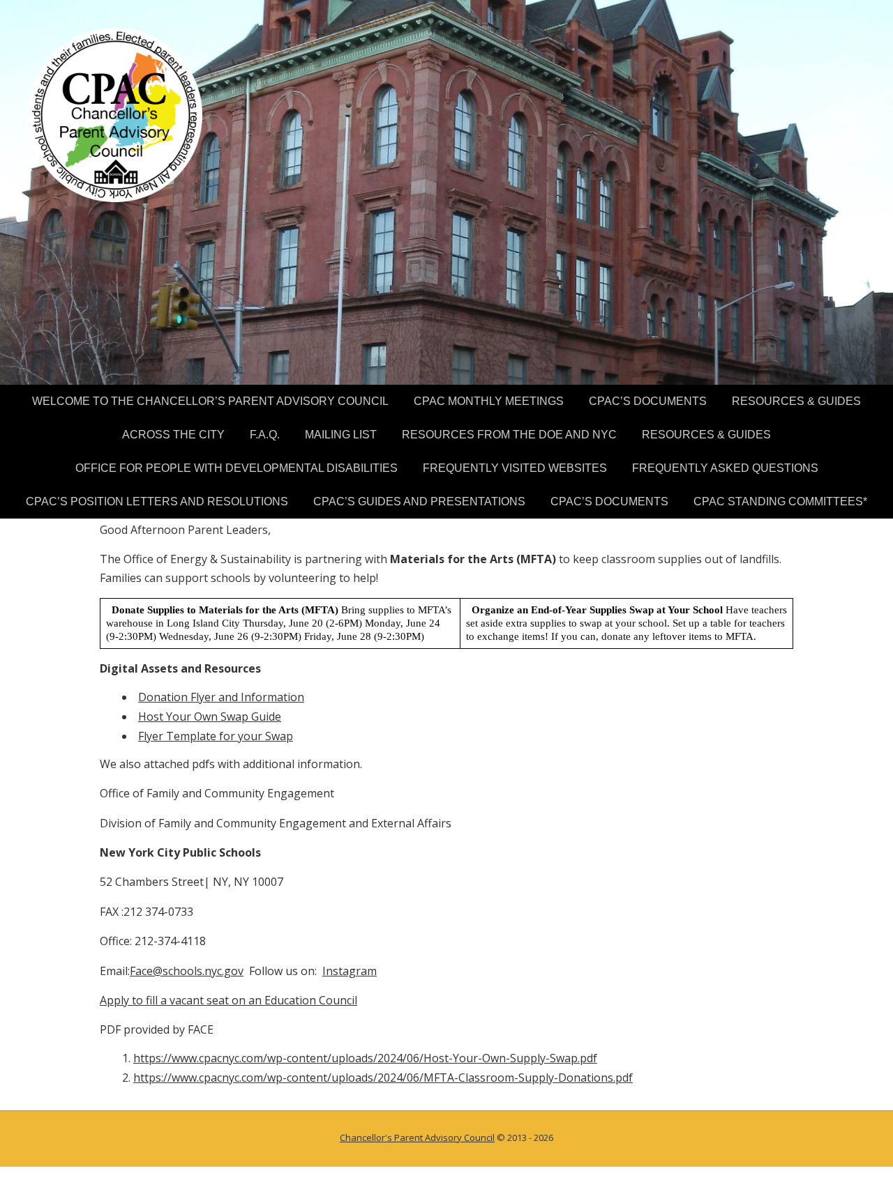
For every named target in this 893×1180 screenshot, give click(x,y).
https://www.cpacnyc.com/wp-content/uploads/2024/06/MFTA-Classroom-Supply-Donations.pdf (383, 1077)
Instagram (349, 971)
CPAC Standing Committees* (780, 501)
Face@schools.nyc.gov (186, 971)
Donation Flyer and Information (221, 697)
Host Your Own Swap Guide (209, 716)
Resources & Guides (796, 401)
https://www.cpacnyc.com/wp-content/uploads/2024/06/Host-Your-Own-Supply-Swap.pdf (365, 1058)
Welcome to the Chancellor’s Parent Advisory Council (210, 401)
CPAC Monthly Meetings (489, 401)
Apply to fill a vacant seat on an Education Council (228, 1000)
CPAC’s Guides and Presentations (419, 501)
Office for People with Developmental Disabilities (236, 468)
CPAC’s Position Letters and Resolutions (157, 501)
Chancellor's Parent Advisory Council (417, 1137)
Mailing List (341, 434)
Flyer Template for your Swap (215, 736)
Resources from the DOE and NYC (509, 434)
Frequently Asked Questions (725, 468)
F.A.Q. (265, 434)
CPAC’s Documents (648, 401)
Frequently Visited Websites (515, 468)
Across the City (173, 434)
